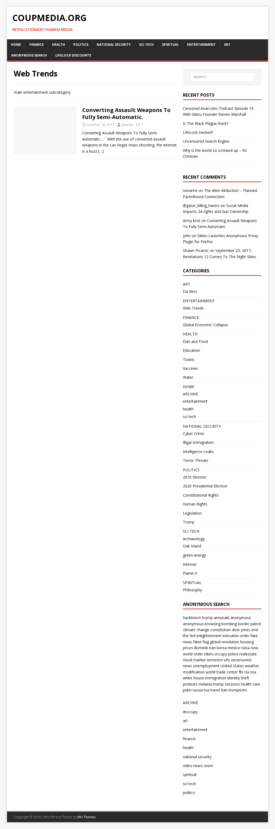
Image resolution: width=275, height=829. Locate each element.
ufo (227, 659)
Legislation (192, 513)
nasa (245, 647)
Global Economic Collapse (205, 324)
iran (212, 647)
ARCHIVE (190, 393)
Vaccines (190, 368)
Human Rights (195, 504)
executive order (235, 635)
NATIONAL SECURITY (114, 44)
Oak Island (192, 546)
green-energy (194, 555)
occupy (221, 653)
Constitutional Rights (201, 495)
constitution (220, 629)
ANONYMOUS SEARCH (29, 55)
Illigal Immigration (198, 442)
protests (190, 684)
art (185, 720)
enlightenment (208, 635)
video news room (198, 765)
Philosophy (192, 589)
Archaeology (194, 538)
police (233, 653)
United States (232, 665)
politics (189, 792)
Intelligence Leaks (198, 451)
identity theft (238, 677)
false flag (201, 641)
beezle (127, 124)
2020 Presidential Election (205, 486)
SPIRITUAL (170, 44)
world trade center (222, 672)
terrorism (215, 659)
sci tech (189, 416)
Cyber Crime (193, 433)
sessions (232, 684)
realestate (248, 653)
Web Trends (193, 308)
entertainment (195, 401)
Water (188, 377)
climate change (196, 629)
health (188, 409)
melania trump (211, 684)
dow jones (241, 629)
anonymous (240, 617)
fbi (241, 672)
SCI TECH (146, 44)
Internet (190, 564)
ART (227, 44)
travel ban (218, 690)
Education (191, 350)
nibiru (209, 653)
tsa (206, 690)
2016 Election (194, 477)
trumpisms (238, 690)
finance (189, 738)
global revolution (224, 641)
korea (222, 647)
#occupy (190, 711)
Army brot (191, 220)
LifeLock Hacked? (198, 132)
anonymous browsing (201, 623)
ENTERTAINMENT (201, 44)
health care (250, 684)
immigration (215, 677)
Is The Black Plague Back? (205, 123)
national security (197, 756)
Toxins (188, 359)
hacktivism (192, 617)
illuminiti (201, 647)
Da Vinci (190, 291)
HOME (16, 44)
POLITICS (80, 44)
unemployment (206, 665)
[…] (101, 151)
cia (246, 672)
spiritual (189, 774)
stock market (194, 659)
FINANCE (36, 44)
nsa (253, 672)
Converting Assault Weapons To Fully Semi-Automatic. (126, 113)
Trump (188, 522)
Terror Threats (195, 460)
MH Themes (87, 817)
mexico (234, 647)
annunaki (221, 617)
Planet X (190, 573)
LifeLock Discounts (73, 55)
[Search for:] (222, 77)
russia (198, 690)
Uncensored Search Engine (206, 141)
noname (190, 190)
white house (193, 677)
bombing (229, 623)
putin (187, 690)
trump (207, 617)
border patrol (249, 623)
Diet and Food (195, 341)
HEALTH (58, 44)
